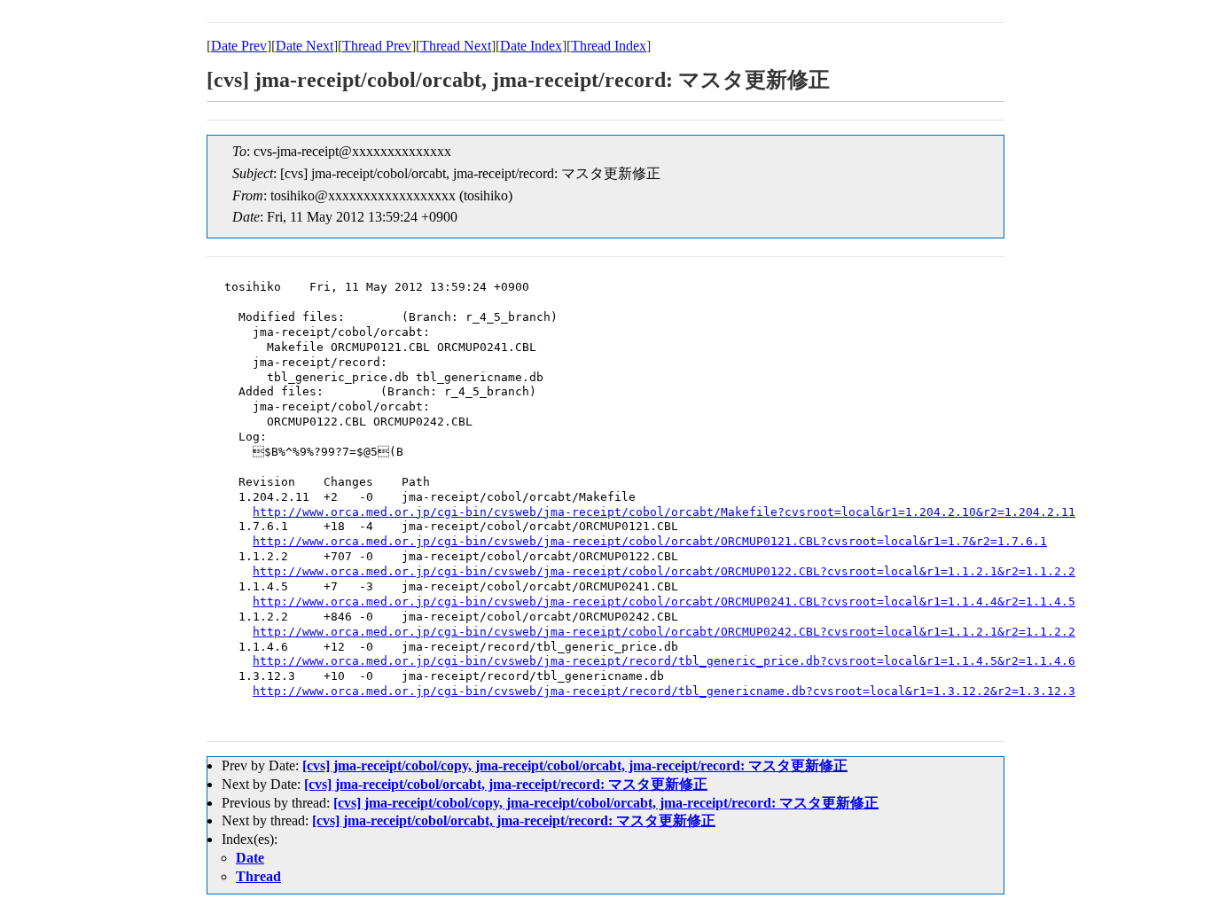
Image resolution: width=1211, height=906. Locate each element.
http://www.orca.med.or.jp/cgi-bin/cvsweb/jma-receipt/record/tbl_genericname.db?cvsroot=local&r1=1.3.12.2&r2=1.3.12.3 (664, 691)
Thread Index (608, 45)
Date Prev (239, 45)
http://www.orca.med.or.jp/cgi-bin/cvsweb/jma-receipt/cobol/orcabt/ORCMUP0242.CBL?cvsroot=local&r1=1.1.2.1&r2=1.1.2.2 (664, 631)
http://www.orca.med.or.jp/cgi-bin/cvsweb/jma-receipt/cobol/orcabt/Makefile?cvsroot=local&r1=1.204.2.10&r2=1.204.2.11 (664, 512)
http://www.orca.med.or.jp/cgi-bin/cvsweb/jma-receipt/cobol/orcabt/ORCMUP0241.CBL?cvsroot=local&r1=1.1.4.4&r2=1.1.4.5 (664, 601)
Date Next (304, 45)
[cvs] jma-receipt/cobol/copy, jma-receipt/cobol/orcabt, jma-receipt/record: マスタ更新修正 (575, 765)
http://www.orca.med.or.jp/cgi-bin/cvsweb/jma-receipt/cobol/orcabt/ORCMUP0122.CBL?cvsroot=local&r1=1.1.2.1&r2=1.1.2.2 (664, 571)
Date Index (531, 45)
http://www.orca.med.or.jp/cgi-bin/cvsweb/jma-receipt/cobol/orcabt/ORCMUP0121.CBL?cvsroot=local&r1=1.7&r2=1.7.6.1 (650, 541)
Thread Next (455, 45)
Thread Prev (376, 45)
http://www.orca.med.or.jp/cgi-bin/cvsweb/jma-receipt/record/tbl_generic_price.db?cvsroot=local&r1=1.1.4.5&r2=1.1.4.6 (664, 661)
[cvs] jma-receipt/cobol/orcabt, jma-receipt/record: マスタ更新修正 (505, 784)
